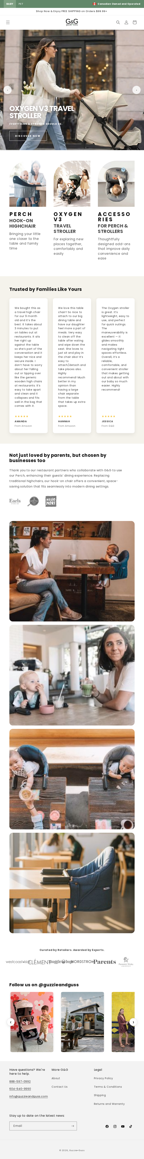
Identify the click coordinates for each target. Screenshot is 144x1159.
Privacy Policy (103, 1078)
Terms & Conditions (108, 1087)
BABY (9, 3)
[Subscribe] (72, 1126)
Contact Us (60, 1087)
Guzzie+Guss (77, 1150)
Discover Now (28, 136)
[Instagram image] (82, 1022)
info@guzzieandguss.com (28, 1096)
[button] (8, 22)
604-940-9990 (20, 1089)
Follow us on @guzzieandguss (44, 985)
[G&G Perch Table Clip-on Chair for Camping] (31, 1022)
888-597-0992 (20, 1081)
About (56, 1078)
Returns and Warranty (109, 1104)
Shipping (100, 1095)
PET (21, 3)
